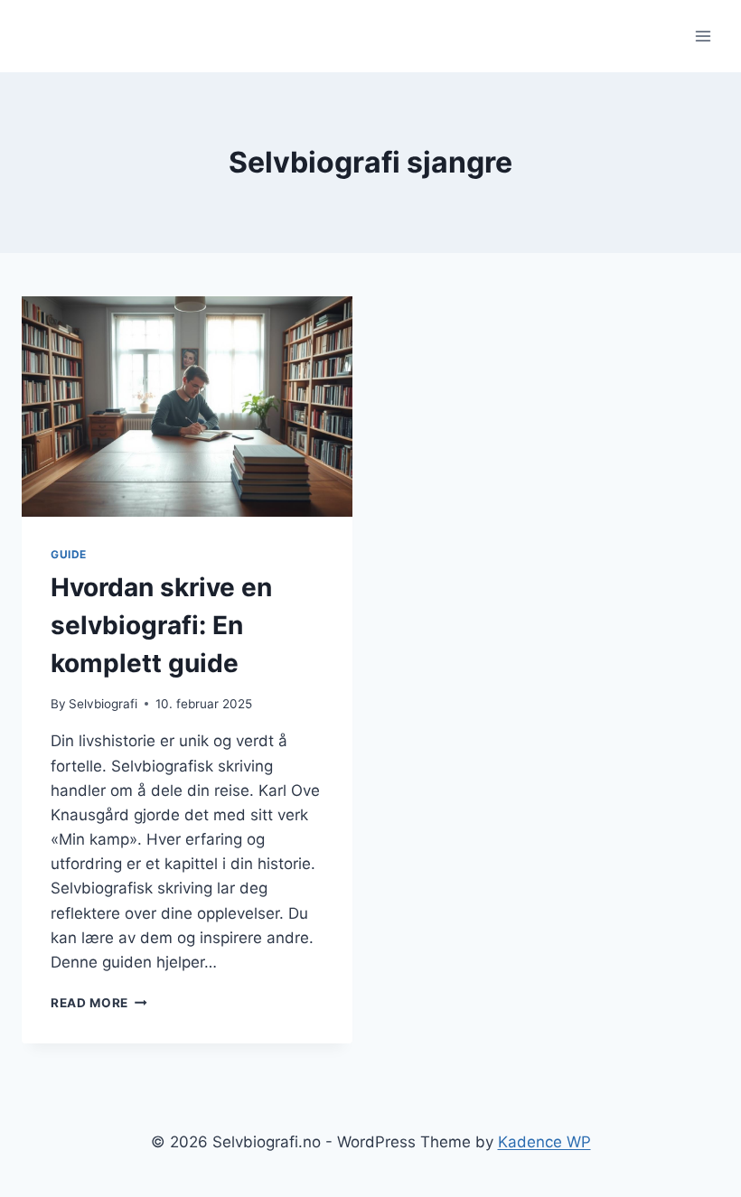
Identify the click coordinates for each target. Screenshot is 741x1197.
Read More (99, 1003)
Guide (69, 554)
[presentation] (187, 406)
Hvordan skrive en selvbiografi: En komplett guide (161, 625)
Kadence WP (544, 1142)
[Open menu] (702, 36)
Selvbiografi (103, 704)
